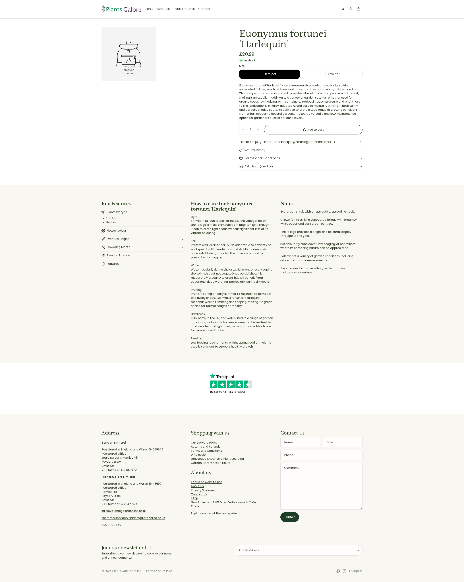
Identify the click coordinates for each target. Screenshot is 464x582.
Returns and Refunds (205, 446)
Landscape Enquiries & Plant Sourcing (217, 459)
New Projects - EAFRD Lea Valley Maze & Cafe (223, 502)
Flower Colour (116, 230)
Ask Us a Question (258, 166)
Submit (290, 517)
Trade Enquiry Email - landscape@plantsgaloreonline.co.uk (287, 142)
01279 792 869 (111, 525)
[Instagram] (344, 571)
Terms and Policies (159, 571)
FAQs (194, 498)
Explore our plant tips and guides (214, 513)
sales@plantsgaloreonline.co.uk (124, 511)
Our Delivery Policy (204, 442)
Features (113, 264)
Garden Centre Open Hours (210, 463)
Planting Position (118, 255)
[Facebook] (338, 571)
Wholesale (198, 455)
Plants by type (117, 212)
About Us (197, 486)
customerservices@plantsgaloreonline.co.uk (133, 518)
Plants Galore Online (126, 571)
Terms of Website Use (206, 482)
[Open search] (343, 9)
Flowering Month (118, 247)
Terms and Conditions (262, 158)
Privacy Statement (204, 490)
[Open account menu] (351, 9)
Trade (195, 506)
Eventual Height (118, 239)
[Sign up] (357, 550)
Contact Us (199, 494)
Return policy (254, 150)
